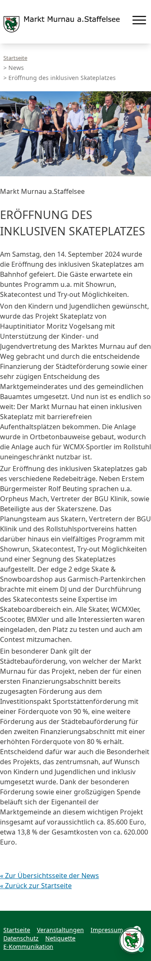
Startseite (15, 58)
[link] (61, 24)
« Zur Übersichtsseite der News (49, 875)
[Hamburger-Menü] (139, 20)
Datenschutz (21, 938)
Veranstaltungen (60, 930)
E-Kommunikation (28, 947)
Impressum (107, 930)
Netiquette (60, 938)
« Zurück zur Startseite (36, 885)
